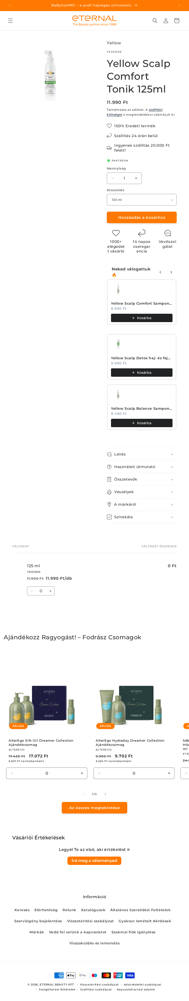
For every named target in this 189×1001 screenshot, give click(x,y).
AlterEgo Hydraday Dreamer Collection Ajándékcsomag (130, 742)
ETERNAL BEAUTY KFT (57, 984)
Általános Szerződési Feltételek (140, 910)
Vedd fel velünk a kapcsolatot (78, 932)
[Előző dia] (83, 794)
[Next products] (171, 272)
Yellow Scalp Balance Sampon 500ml (142, 408)
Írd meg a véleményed (94, 860)
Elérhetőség (46, 910)
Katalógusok (93, 910)
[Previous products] (160, 272)
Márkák (37, 932)
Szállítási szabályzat (96, 989)
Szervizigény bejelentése (38, 921)
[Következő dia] (105, 794)
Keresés (22, 910)
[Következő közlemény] (179, 5)
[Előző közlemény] (9, 5)
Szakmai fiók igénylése (133, 932)
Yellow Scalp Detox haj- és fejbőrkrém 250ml (142, 358)
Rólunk (69, 910)
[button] (10, 20)
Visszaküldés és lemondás (94, 943)
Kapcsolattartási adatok (136, 989)
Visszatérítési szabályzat (90, 921)
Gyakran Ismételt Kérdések (145, 921)
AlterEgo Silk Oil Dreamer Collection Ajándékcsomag (41, 742)
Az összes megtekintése (94, 807)
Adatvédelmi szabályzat (142, 984)
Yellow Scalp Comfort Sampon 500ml (142, 303)
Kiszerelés (115, 190)
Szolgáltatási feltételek (57, 989)
